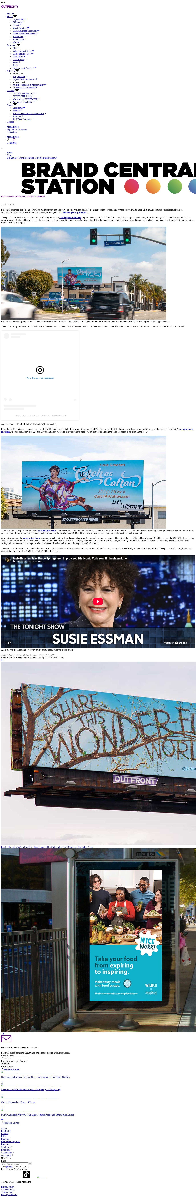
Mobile (16, 42)
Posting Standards (9, 1194)
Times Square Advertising (24, 33)
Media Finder (13, 127)
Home (9, 152)
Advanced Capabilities (23, 102)
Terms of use (7, 1192)
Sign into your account (17, 129)
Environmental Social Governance (28, 113)
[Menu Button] (2, 148)
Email (3, 1161)
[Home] (2, 1125)
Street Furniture (20, 28)
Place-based (18, 36)
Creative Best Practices (23, 68)
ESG (3, 1136)
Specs (15, 65)
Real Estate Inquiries (22, 119)
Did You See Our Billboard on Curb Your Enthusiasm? (32, 158)
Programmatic (19, 76)
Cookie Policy (7, 1189)
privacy (9, 1166)
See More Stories (11, 1069)
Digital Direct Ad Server (24, 79)
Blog (15, 48)
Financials (5, 1150)
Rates (15, 62)
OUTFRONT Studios (23, 93)
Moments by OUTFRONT (25, 99)
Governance (6, 1152)
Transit (16, 25)
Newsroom (6, 1155)
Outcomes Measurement (24, 87)
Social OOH (18, 39)
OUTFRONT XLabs (22, 96)
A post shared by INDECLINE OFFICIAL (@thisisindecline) (40, 415)
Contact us (12, 132)
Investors (17, 116)
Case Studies (18, 59)
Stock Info (6, 1147)
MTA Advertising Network (25, 31)
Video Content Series (22, 51)
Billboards (17, 22)
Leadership (18, 108)
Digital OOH (19, 19)
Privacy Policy (7, 1187)
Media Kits (18, 56)
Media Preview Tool (22, 54)
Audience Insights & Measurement (28, 85)
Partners (16, 110)
